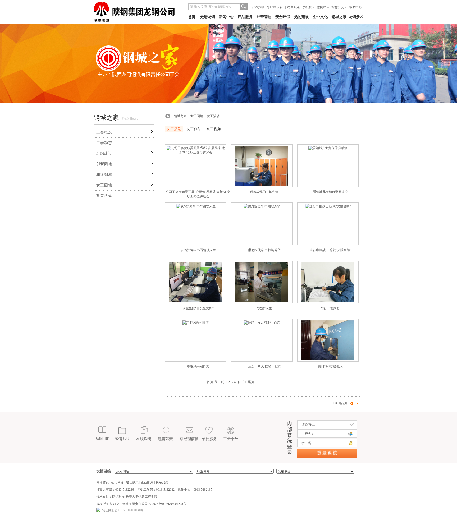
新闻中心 (226, 17)
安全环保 (282, 17)
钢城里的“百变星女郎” (198, 308)
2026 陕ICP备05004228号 (168, 504)
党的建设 (301, 17)
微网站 (322, 7)
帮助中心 (355, 7)
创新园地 (104, 164)
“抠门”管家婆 (330, 308)
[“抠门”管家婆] (327, 301)
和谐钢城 (104, 175)
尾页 (251, 382)
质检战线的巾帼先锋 (264, 192)
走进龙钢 (207, 17)
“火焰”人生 (264, 308)
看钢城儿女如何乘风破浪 (330, 192)
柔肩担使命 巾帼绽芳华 (264, 250)
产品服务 (245, 17)
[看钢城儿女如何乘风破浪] (328, 148)
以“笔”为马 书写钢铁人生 (198, 250)
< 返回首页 (339, 403)
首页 (191, 17)
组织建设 (104, 153)
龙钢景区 (356, 17)
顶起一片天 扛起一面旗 (264, 366)
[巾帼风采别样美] (195, 322)
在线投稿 (258, 7)
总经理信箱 (275, 7)
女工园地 (104, 185)
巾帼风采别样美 (198, 366)
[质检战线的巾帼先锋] (261, 184)
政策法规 (104, 196)
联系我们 (162, 482)
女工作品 (193, 129)
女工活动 (213, 116)
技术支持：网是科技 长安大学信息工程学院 (126, 497)
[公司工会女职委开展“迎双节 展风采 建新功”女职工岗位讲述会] (196, 152)
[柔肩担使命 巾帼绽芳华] (262, 206)
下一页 (241, 382)
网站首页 (102, 482)
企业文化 (320, 17)
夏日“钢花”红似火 (330, 366)
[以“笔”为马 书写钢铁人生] (196, 206)
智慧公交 (338, 7)
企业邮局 (147, 482)
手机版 (307, 7)
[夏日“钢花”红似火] (327, 359)
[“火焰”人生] (261, 301)
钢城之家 (339, 17)
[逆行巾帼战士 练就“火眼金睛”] (328, 206)
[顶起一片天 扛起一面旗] (262, 322)
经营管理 (264, 17)
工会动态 (104, 143)
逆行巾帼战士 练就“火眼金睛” (330, 250)
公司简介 (117, 482)
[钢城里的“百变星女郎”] (195, 301)
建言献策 (293, 7)
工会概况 (104, 132)
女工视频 (213, 129)
